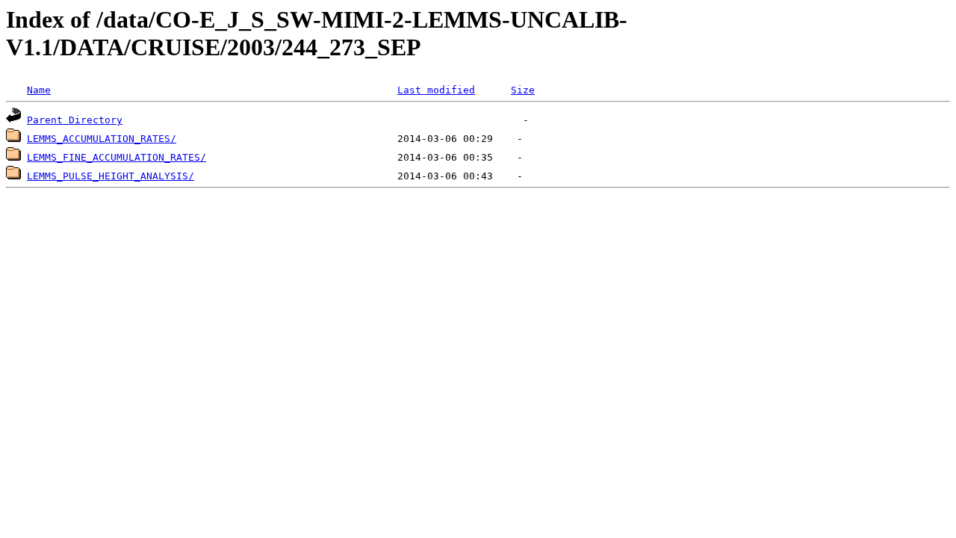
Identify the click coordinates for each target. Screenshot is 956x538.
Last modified (436, 90)
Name (39, 90)
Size (523, 90)
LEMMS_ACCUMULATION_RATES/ (101, 138)
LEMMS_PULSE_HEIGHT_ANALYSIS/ (110, 176)
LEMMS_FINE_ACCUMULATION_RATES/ (116, 157)
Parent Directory (74, 120)
